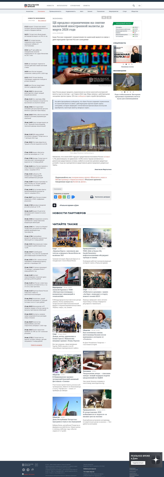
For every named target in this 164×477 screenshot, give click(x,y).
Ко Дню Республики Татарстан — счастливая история (94, 338)
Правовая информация (133, 469)
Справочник (75, 5)
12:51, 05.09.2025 (58, 33)
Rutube (75, 182)
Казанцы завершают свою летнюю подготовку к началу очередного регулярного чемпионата (95, 297)
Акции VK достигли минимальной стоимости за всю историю (35, 213)
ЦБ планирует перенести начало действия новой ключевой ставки (35, 65)
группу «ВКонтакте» (92, 177)
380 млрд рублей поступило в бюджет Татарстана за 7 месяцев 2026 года (36, 136)
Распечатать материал (102, 197)
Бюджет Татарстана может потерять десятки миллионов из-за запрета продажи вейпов (36, 28)
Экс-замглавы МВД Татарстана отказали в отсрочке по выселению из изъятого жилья (36, 101)
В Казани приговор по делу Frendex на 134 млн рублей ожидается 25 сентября (35, 183)
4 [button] (132, 64)
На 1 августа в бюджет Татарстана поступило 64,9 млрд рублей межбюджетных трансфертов (36, 229)
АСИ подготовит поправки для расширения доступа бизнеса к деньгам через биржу (36, 108)
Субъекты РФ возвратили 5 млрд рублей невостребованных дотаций (33, 175)
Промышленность (55, 11)
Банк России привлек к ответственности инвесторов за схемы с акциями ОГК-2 (36, 168)
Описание (132, 472)
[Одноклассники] (109, 17)
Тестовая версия (88, 472)
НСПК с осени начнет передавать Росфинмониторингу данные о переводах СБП (35, 261)
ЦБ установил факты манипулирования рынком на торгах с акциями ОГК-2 (35, 191)
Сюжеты (86, 5)
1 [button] (123, 64)
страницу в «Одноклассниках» (72, 180)
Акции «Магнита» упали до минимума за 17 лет (34, 153)
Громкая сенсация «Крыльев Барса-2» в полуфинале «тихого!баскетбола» (66, 256)
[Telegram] (68, 196)
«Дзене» (83, 182)
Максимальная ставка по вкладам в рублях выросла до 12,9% (35, 246)
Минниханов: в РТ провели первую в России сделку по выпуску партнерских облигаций (36, 308)
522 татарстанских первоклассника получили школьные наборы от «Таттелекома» (33, 43)
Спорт (125, 11)
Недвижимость (71, 11)
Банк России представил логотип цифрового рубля (34, 86)
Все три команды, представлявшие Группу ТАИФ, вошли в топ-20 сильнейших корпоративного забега (66, 342)
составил (107, 157)
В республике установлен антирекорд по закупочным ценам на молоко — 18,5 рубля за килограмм (97, 418)
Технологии (100, 11)
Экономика (41, 11)
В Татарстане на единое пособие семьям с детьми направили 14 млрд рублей (35, 339)
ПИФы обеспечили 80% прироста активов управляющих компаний (36, 116)
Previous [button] (114, 54)
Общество (134, 11)
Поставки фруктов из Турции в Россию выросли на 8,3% (35, 143)
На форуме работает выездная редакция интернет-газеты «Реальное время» (97, 257)
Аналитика (29, 11)
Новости (50, 5)
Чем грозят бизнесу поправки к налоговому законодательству (96, 378)
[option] (127, 54)
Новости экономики (36, 18)
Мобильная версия (89, 469)
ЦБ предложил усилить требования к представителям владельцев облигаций (36, 220)
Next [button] (140, 54)
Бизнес (90, 11)
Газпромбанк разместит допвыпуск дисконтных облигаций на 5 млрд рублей (35, 238)
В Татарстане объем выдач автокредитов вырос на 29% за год (35, 35)
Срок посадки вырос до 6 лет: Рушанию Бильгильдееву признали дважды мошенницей (36, 124)
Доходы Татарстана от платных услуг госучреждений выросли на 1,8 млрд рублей (35, 160)
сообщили (82, 96)
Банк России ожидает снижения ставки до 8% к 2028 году (36, 72)
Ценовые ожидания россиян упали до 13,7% (35, 206)
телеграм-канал (77, 177)
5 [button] (133, 92)
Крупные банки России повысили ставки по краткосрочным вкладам (36, 292)
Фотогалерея (62, 5)
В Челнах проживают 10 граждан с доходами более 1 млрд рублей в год (35, 269)
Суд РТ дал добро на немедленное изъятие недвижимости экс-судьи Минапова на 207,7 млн (36, 52)
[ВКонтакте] (104, 17)
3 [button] (129, 64)
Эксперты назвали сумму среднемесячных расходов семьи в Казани (35, 316)
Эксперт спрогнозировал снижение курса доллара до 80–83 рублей (35, 277)
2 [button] (126, 64)
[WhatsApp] (64, 196)
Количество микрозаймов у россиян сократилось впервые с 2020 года (35, 323)
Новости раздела (36, 345)
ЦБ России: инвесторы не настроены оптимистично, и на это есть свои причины (36, 284)
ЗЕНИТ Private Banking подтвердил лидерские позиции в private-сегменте (35, 79)
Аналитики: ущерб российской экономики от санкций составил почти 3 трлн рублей (35, 300)
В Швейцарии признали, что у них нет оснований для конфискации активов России (36, 253)
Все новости (42, 20)
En (139, 6)
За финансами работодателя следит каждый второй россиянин (34, 93)
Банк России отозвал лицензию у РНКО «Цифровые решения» (35, 199)
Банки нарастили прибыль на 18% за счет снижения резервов (36, 331)
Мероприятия (113, 11)
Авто (81, 11)
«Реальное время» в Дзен (69, 205)
